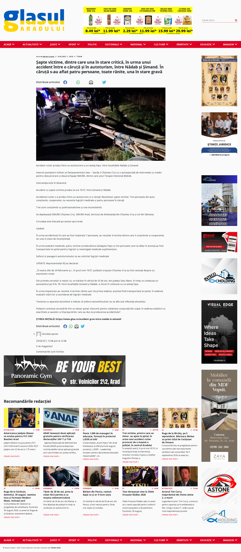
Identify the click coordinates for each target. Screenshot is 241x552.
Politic (92, 44)
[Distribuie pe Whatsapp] (78, 82)
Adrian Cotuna (48, 56)
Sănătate (182, 44)
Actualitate (31, 44)
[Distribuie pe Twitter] (104, 82)
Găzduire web (46, 548)
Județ (53, 44)
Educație (206, 44)
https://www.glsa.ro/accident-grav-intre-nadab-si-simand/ (88, 319)
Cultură (159, 44)
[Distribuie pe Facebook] (65, 82)
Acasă (7, 44)
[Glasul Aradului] (39, 20)
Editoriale (112, 44)
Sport (72, 44)
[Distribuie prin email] (91, 82)
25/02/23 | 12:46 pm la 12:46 (51, 340)
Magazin (228, 44)
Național (136, 44)
